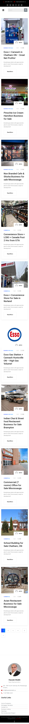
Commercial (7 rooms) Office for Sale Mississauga (13, 485)
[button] (3, 10)
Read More (10, 71)
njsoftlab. (18, 718)
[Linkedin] (21, 5)
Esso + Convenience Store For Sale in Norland (14, 298)
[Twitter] (10, 5)
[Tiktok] (19, 5)
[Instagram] (16, 5)
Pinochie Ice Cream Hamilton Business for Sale (13, 115)
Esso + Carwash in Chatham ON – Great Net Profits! (14, 55)
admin (20, 42)
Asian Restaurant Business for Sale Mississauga (13, 603)
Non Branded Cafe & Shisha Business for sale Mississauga (14, 176)
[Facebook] (7, 5)
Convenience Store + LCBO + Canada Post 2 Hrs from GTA (14, 237)
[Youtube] (13, 5)
